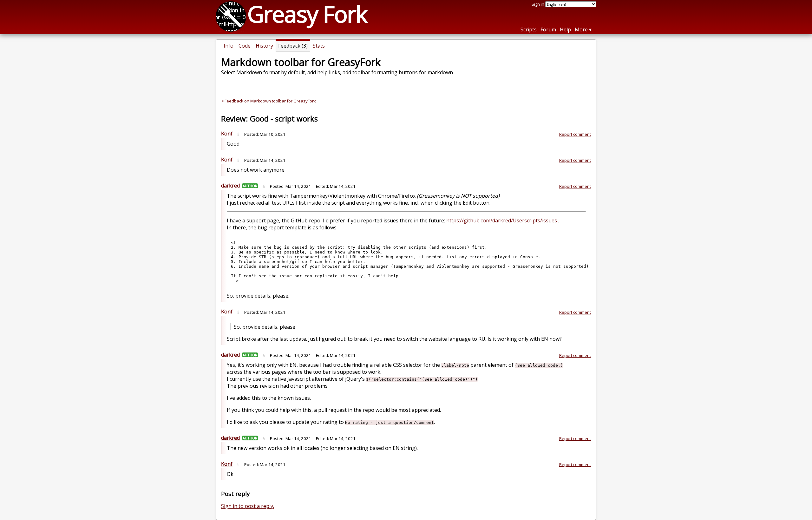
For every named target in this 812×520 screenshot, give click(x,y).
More (581, 29)
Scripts (529, 29)
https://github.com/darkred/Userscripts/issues (501, 220)
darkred (230, 185)
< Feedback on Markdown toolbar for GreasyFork (268, 101)
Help (565, 29)
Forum (548, 29)
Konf (226, 133)
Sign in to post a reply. (247, 506)
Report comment (575, 134)
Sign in (538, 4)
